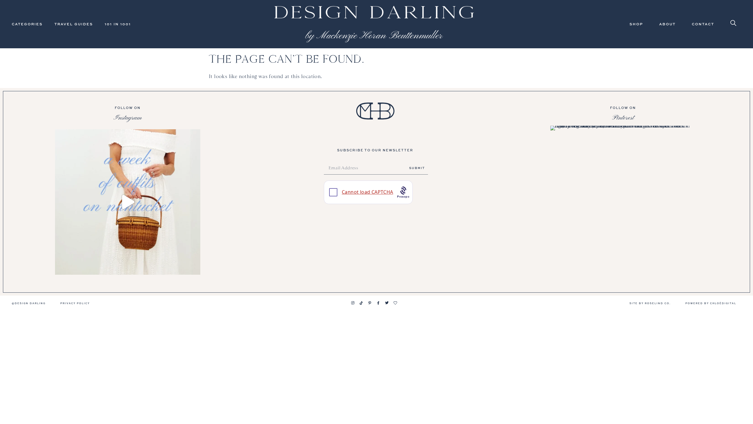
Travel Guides (73, 23)
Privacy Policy (75, 303)
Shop (636, 23)
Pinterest (623, 117)
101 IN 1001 (118, 23)
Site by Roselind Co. (650, 303)
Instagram (128, 117)
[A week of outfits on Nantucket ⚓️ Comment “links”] (127, 202)
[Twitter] (386, 303)
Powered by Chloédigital (710, 303)
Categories (27, 23)
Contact (703, 23)
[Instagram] (352, 303)
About (667, 23)
